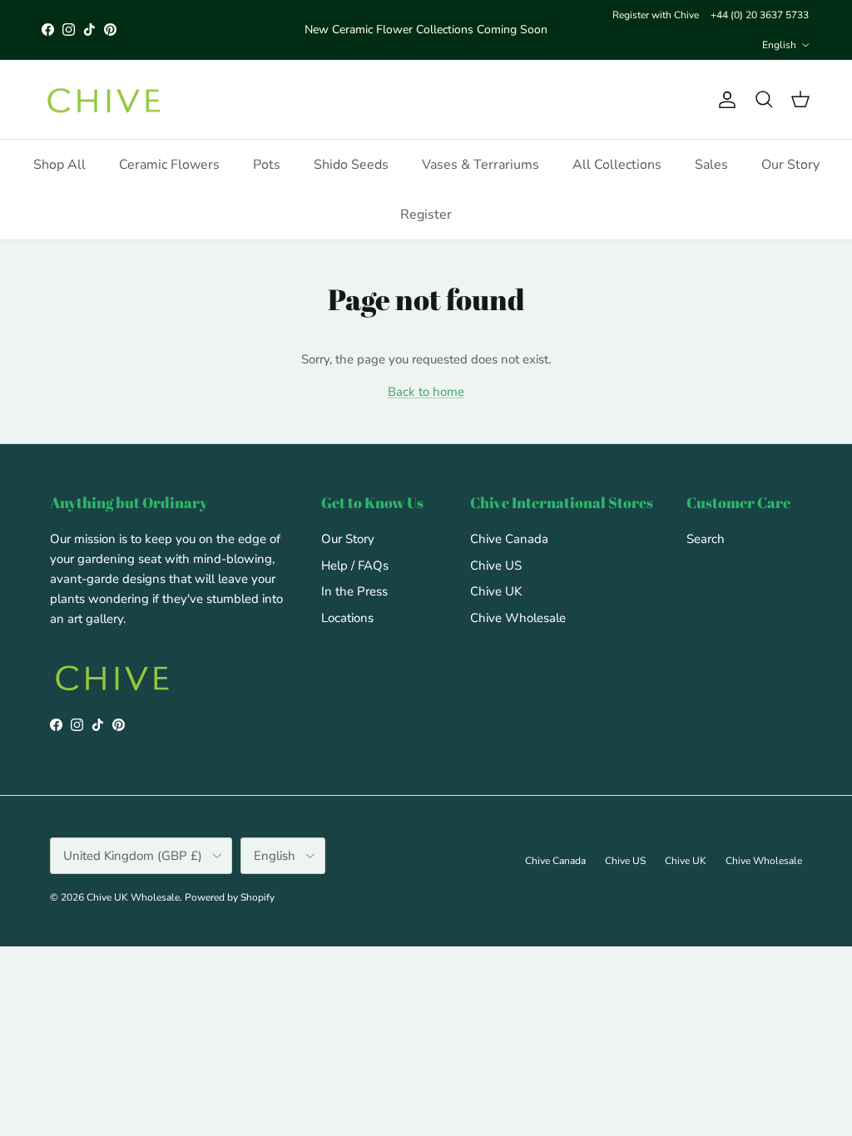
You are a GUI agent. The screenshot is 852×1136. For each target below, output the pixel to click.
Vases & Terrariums (480, 165)
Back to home (426, 391)
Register (426, 214)
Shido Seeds (351, 165)
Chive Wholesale (518, 618)
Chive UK (496, 591)
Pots (266, 165)
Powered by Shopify (230, 897)
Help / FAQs (355, 565)
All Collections (616, 165)
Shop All (59, 165)
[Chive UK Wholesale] (104, 100)
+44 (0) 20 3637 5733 (760, 15)
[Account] (724, 100)
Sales (711, 165)
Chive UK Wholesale (133, 897)
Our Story (790, 165)
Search (705, 539)
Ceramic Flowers (169, 165)
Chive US (496, 565)
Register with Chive (655, 15)
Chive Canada (509, 539)
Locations (347, 618)
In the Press (354, 591)
